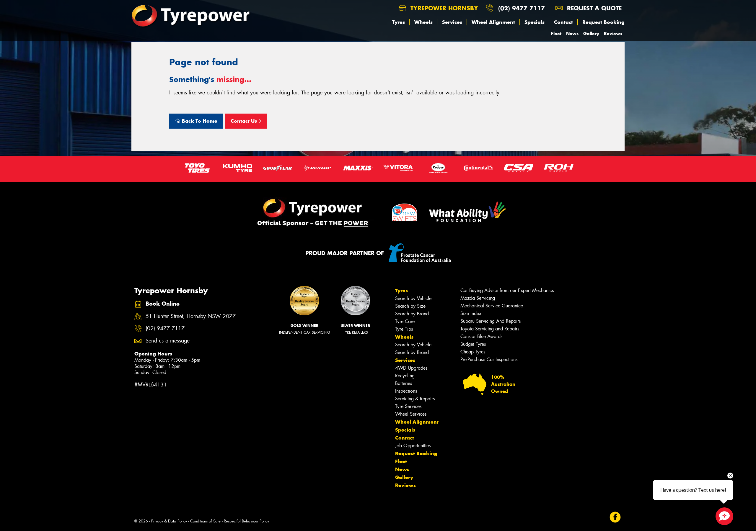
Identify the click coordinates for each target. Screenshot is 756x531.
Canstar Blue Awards (481, 336)
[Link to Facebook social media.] (615, 517)
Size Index (470, 313)
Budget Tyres (473, 344)
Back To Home (198, 121)
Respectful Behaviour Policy (246, 521)
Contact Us (244, 121)
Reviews (613, 33)
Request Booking (603, 22)
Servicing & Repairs (415, 399)
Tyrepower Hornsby (443, 8)
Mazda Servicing (477, 298)
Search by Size (410, 306)
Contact (563, 22)
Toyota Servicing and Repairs (489, 329)
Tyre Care (405, 321)
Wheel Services (410, 414)
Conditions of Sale (205, 521)
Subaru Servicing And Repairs (490, 321)
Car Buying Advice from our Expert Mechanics (507, 290)
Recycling (405, 376)
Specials (534, 22)
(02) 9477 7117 (521, 8)
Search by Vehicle (413, 298)
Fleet (556, 33)
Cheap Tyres (472, 352)
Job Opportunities (413, 445)
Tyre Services (408, 406)
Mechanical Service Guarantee (491, 306)
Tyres (398, 22)
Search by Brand (412, 314)
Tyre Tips (404, 329)
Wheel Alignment (493, 22)
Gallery (591, 33)
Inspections (406, 391)
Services (452, 22)
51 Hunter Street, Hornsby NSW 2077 (191, 316)
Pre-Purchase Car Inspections (488, 359)
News (572, 33)
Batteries (403, 383)
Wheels (423, 22)
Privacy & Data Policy (169, 521)
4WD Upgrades (411, 368)
